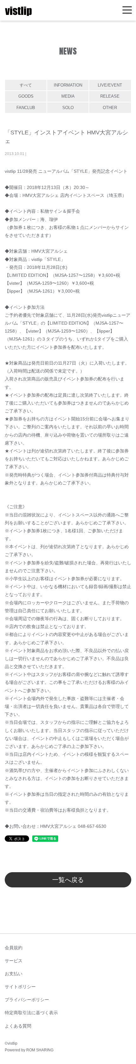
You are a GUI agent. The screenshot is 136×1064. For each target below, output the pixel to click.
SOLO (68, 107)
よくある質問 (18, 1025)
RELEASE (110, 96)
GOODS (26, 96)
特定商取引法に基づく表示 (31, 1012)
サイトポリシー (20, 986)
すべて (26, 85)
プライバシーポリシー (27, 999)
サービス (13, 960)
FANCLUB (25, 107)
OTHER (110, 107)
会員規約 (13, 947)
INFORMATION (68, 85)
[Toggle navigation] (127, 10)
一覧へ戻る (68, 879)
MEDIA (68, 96)
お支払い (13, 973)
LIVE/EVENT (110, 85)
